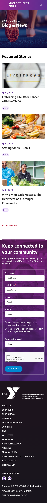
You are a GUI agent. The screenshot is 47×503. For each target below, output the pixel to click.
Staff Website (9, 461)
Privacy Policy (9, 452)
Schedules (7, 440)
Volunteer (7, 435)
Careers (6, 418)
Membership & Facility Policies (18, 456)
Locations (7, 410)
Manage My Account (12, 444)
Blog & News (8, 414)
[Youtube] (9, 478)
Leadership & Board (12, 423)
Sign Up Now (13, 369)
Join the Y (7, 427)
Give (4, 431)
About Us (6, 406)
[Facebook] (4, 478)
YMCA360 (6, 448)
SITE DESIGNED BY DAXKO (14, 495)
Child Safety (9, 465)
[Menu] (4, 5)
